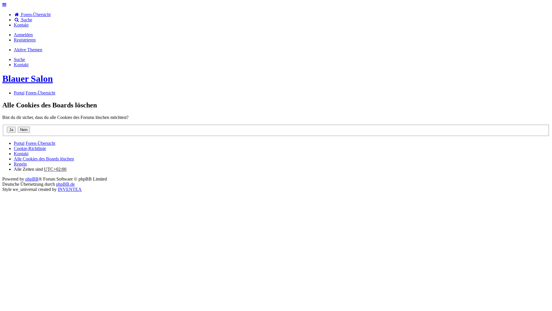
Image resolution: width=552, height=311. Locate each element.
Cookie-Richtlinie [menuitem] (30, 148)
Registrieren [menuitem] (25, 39)
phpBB (32, 179)
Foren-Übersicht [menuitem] (35, 14)
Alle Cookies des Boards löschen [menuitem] (44, 158)
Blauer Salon (27, 78)
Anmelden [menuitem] (23, 34)
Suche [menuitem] (26, 19)
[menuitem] (21, 24)
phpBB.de (65, 184)
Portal (19, 92)
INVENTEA (70, 189)
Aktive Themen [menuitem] (28, 49)
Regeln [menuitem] (20, 164)
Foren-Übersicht (40, 143)
